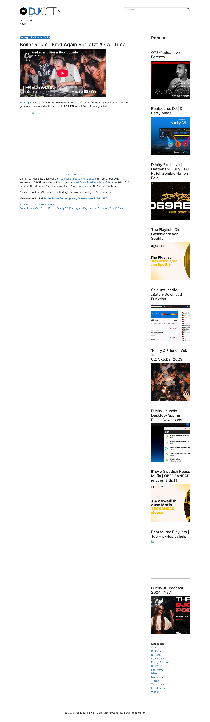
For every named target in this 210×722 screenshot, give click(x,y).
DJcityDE (62, 208)
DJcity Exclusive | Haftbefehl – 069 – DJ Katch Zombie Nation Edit (170, 171)
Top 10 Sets (116, 208)
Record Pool (27, 20)
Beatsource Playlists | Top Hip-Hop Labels (170, 534)
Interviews (157, 669)
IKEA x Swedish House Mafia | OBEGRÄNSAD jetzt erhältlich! (170, 476)
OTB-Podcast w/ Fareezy (165, 54)
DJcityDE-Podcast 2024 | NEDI (167, 590)
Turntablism (158, 684)
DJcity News (158, 658)
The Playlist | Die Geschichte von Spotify (165, 234)
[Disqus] (76, 256)
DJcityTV (156, 665)
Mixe (44, 204)
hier (54, 192)
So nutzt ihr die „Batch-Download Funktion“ (166, 294)
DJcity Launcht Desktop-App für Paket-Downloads (166, 415)
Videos (52, 204)
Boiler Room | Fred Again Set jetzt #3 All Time (73, 44)
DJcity (52, 208)
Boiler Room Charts (76, 174)
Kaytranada (90, 208)
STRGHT (25, 204)
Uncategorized (159, 688)
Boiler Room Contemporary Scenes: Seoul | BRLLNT (75, 198)
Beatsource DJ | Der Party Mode (168, 110)
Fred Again (26, 102)
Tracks (155, 680)
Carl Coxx (41, 208)
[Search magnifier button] (188, 10)
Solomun (83, 186)
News (23, 23)
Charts (36, 204)
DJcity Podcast (160, 662)
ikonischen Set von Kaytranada (78, 178)
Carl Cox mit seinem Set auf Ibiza (93, 182)
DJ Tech (156, 654)
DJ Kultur (156, 651)
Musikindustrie (159, 677)
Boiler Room (27, 208)
